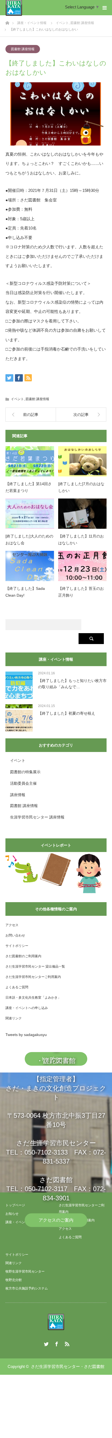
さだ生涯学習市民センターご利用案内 (33, 977)
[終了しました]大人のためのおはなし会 (29, 539)
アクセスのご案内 (56, 1220)
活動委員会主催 (23, 783)
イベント (17, 399)
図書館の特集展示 (25, 772)
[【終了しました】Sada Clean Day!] (29, 566)
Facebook (56, 1343)
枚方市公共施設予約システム (26, 1288)
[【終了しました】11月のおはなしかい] (82, 514)
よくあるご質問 (16, 987)
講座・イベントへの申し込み (26, 1008)
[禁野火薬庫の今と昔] (55, 869)
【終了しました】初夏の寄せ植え (66, 713)
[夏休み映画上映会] (21, 868)
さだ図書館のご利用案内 (23, 956)
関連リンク (13, 1018)
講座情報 (17, 795)
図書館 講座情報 (23, 49)
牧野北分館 (13, 1280)
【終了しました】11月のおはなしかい (81, 539)
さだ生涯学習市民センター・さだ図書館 (67, 1366)
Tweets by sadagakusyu (26, 1034)
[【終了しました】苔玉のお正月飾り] (82, 566)
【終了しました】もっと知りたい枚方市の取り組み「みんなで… (72, 683)
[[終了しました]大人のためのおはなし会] (29, 514)
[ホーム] (7, 21)
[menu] (104, 7)
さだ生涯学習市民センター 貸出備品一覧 (35, 966)
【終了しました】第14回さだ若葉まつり (28, 487)
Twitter (46, 1343)
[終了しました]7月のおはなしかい (81, 487)
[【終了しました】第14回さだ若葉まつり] (29, 461)
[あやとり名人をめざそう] (89, 873)
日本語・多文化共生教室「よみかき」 (33, 997)
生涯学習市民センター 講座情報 (37, 817)
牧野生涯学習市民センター (25, 1271)
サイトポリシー (16, 946)
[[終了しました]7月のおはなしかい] (82, 461)
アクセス (11, 925)
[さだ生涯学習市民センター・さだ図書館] (56, 1322)
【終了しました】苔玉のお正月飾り (81, 591)
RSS (66, 1343)
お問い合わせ (15, 935)
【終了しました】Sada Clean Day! (25, 591)
